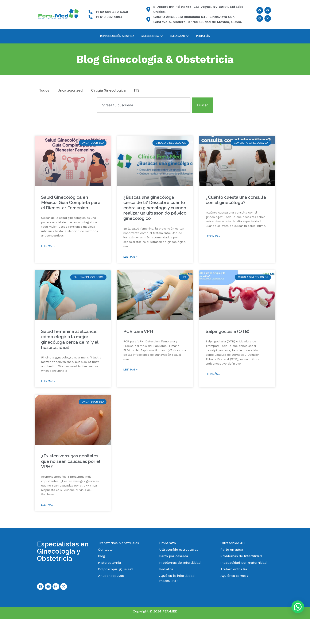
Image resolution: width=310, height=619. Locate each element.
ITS (136, 90)
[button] (297, 606)
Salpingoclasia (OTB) (227, 331)
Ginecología (150, 36)
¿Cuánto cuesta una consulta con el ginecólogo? (236, 200)
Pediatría (203, 36)
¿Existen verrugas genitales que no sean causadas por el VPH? (70, 461)
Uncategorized (70, 90)
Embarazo (177, 36)
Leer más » (48, 246)
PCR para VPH (138, 331)
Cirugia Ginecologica (108, 90)
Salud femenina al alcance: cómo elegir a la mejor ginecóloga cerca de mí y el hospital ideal (69, 339)
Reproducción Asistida (117, 36)
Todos (44, 90)
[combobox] (143, 105)
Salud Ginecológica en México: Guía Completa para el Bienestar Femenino (70, 202)
